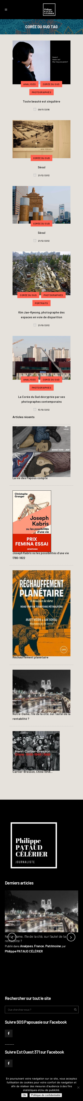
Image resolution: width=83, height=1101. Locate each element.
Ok (24, 1095)
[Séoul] (41, 138)
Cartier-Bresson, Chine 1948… (33, 771)
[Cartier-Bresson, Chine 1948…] (36, 750)
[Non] (78, 1087)
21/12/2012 (44, 175)
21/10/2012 (44, 325)
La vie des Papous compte (30, 478)
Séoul (41, 167)
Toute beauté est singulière (41, 101)
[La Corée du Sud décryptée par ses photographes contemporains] (41, 357)
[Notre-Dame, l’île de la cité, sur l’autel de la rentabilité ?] (41, 691)
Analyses (26, 946)
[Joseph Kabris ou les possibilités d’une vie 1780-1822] (32, 520)
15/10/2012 (44, 409)
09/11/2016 (44, 109)
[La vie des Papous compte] (41, 451)
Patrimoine (53, 946)
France (39, 946)
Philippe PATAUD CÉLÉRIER (24, 951)
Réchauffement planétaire (30, 657)
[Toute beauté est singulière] (41, 62)
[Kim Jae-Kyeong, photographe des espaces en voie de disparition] (41, 272)
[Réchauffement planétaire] (41, 612)
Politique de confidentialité (45, 1095)
